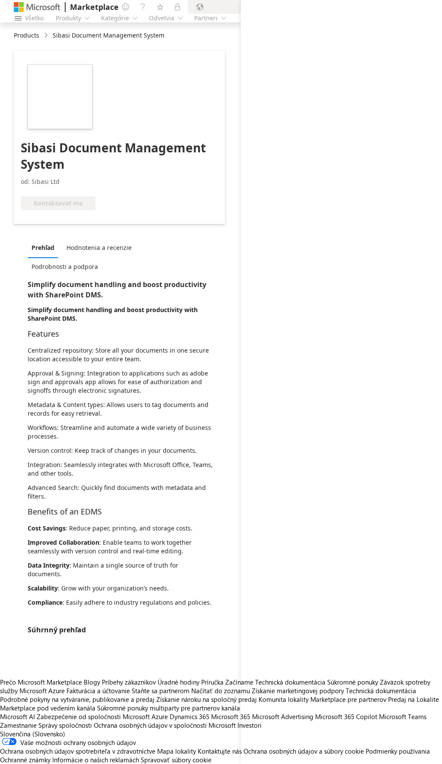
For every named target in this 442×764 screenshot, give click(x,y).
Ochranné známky (25, 759)
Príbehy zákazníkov (129, 682)
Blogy (92, 682)
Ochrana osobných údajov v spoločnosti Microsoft (165, 725)
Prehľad (43, 247)
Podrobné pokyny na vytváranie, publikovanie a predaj (77, 699)
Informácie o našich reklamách (95, 759)
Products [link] (26, 35)
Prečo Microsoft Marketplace (41, 682)
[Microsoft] (37, 7)
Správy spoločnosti (65, 725)
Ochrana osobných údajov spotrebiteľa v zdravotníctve (77, 751)
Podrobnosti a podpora (65, 266)
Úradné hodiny (178, 682)
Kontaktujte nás (220, 751)
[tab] (45, 247)
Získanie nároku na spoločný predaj (206, 699)
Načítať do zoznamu (220, 690)
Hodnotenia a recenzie (99, 247)
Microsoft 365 (230, 716)
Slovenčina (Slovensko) (32, 733)
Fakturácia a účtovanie (98, 690)
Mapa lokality (176, 751)
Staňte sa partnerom (160, 690)
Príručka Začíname (227, 682)
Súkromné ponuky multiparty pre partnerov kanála (168, 708)
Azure (160, 716)
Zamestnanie (18, 725)
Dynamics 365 (189, 716)
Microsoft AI (17, 716)
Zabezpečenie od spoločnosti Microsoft (93, 716)
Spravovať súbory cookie (176, 759)
